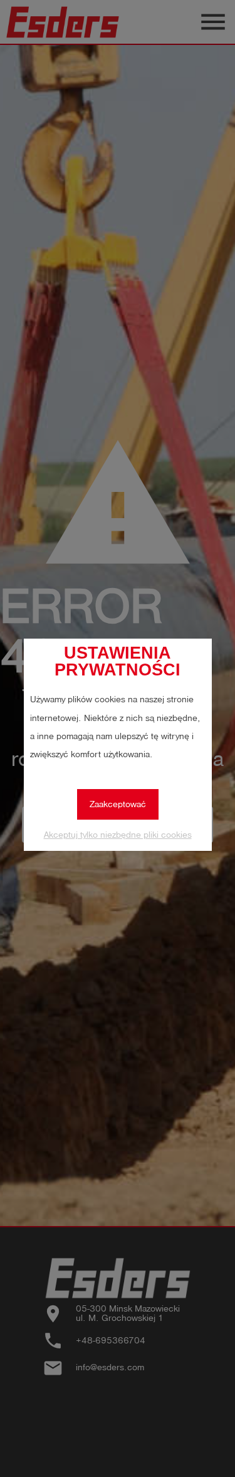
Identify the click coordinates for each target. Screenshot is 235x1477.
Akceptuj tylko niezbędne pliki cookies (118, 835)
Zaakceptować (118, 804)
